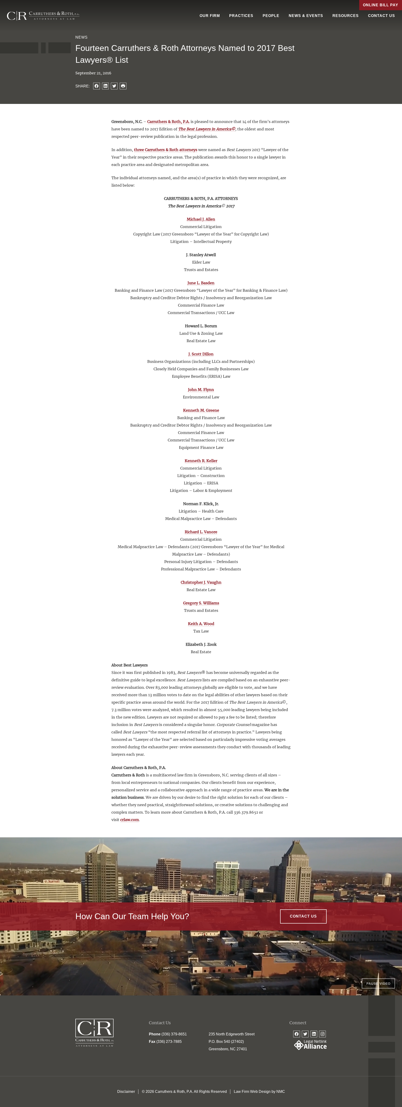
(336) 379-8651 (174, 1034)
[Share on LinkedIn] (105, 86)
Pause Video (378, 983)
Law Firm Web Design (252, 1092)
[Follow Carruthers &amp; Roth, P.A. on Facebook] (296, 1034)
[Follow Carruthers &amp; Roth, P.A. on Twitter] (305, 1034)
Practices (241, 16)
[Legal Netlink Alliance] (308, 1049)
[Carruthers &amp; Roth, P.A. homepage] (43, 15)
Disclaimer (126, 1092)
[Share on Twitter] (114, 86)
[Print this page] (123, 86)
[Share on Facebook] (96, 86)
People (271, 16)
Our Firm (210, 16)
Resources (345, 16)
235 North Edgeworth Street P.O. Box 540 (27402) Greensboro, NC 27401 (232, 1041)
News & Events (306, 16)
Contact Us (381, 16)
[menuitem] (209, 15)
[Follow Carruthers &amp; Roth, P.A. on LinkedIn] (313, 1034)
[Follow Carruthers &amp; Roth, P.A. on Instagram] (322, 1034)
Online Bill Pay (380, 5)
